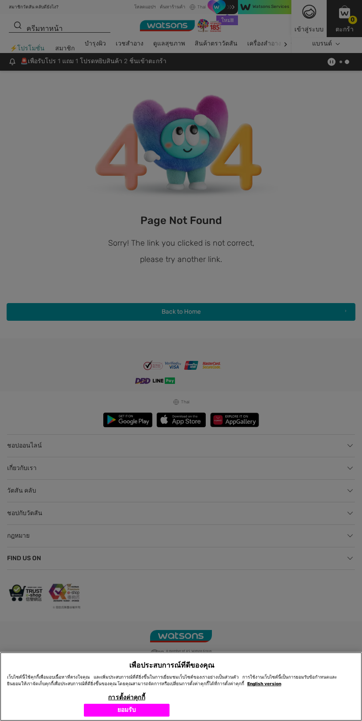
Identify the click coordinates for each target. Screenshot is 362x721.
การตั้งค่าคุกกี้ (126, 697)
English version (264, 684)
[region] (181, 686)
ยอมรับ (126, 709)
